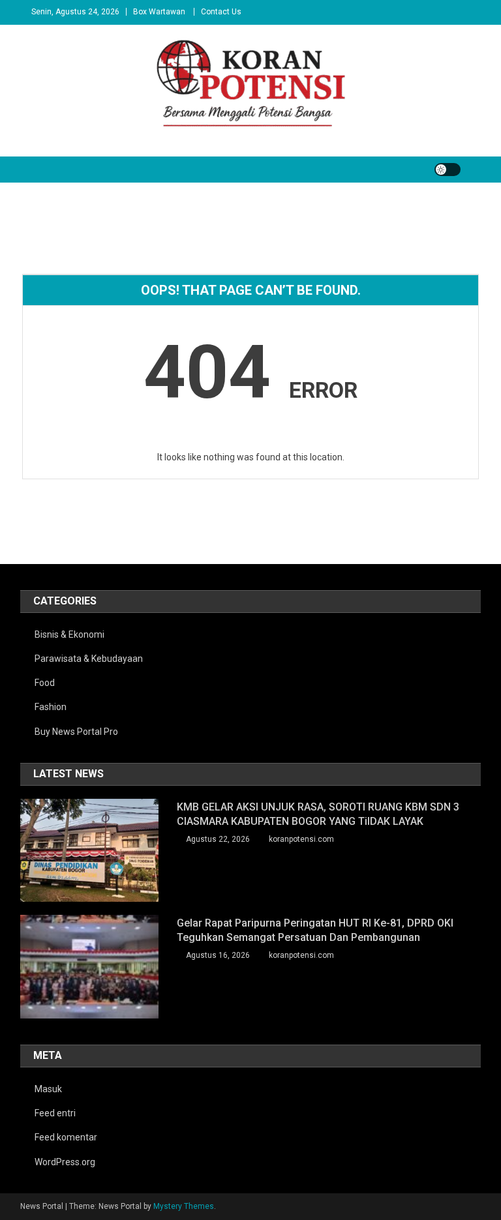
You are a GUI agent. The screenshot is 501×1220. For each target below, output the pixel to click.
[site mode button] (447, 169)
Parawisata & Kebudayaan (89, 658)
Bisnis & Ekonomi (69, 634)
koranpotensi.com (301, 839)
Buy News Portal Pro (76, 731)
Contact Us (221, 11)
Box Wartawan (159, 11)
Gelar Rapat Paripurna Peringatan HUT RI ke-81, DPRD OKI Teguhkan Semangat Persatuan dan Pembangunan (315, 930)
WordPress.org (65, 1162)
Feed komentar (66, 1137)
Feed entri (55, 1113)
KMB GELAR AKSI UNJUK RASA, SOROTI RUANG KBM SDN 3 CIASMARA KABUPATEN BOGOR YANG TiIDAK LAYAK (318, 814)
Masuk (48, 1089)
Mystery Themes (183, 1206)
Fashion (51, 707)
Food (45, 682)
